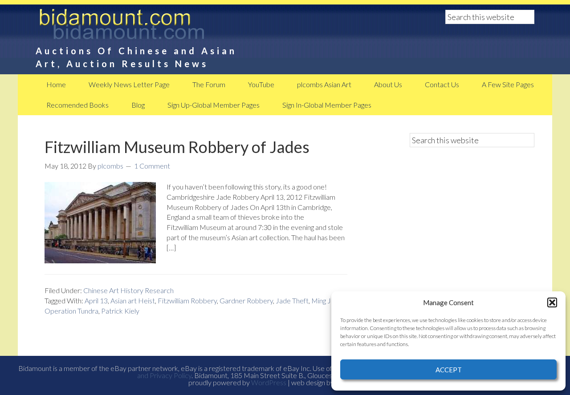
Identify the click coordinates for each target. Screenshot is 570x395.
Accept (449, 370)
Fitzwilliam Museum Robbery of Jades (177, 147)
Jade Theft (292, 300)
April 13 (96, 300)
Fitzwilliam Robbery (187, 300)
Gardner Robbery (246, 300)
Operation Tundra (71, 310)
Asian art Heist (132, 300)
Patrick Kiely (120, 310)
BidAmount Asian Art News (151, 26)
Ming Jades (328, 300)
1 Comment (152, 165)
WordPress (268, 382)
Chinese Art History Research (128, 290)
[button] (552, 302)
